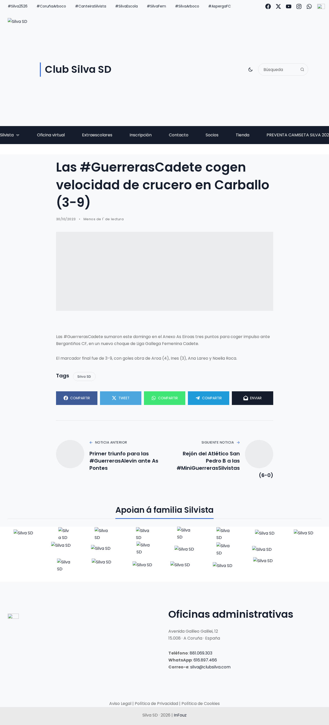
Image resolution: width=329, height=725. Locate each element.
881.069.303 (201, 653)
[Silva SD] (24, 534)
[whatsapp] (309, 6)
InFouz (180, 715)
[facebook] (268, 6)
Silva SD (84, 376)
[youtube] (288, 6)
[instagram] (299, 6)
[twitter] (278, 6)
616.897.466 (205, 660)
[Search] (302, 69)
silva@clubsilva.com (210, 667)
